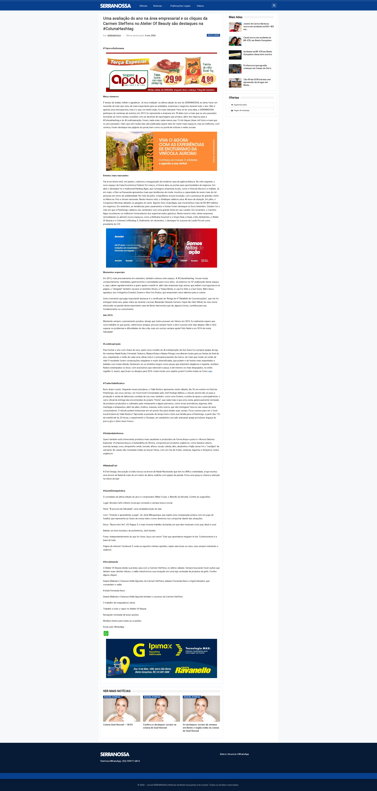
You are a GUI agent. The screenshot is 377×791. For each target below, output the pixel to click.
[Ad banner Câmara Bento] (161, 150)
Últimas (143, 6)
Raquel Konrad (213, 35)
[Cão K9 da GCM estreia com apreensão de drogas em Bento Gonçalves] (235, 83)
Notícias (157, 6)
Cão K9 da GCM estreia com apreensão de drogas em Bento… (257, 82)
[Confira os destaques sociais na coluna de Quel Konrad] (161, 706)
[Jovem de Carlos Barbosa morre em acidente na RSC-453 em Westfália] (235, 27)
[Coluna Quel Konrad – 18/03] (121, 706)
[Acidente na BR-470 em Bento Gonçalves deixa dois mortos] (235, 55)
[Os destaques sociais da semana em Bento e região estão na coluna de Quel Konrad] (201, 706)
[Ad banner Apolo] (161, 72)
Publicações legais (180, 6)
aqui (210, 368)
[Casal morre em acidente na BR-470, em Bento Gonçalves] (235, 41)
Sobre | (224, 751)
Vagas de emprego (241, 110)
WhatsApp (243, 751)
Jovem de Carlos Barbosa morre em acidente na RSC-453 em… (258, 27)
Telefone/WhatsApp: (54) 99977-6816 (120, 758)
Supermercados (240, 105)
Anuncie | (233, 751)
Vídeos (200, 6)
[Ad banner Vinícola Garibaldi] (161, 655)
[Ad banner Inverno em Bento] (161, 245)
